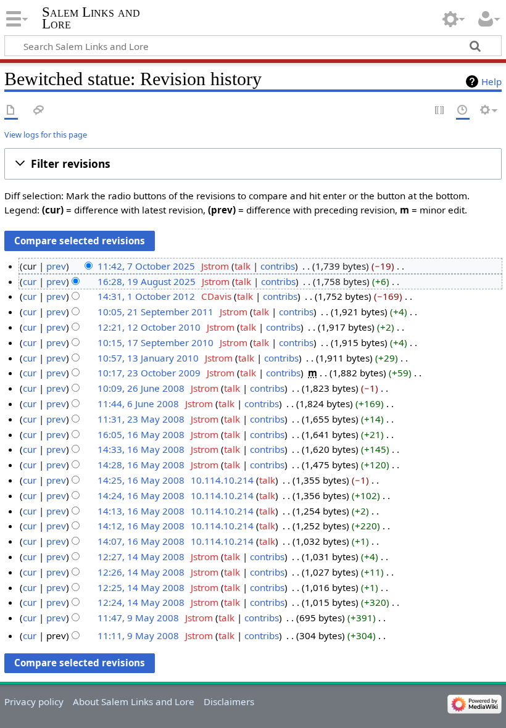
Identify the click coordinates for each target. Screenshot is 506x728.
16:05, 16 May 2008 (141, 434)
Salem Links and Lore (91, 18)
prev (56, 266)
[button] (253, 164)
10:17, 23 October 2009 (149, 372)
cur (29, 281)
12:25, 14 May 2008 (141, 587)
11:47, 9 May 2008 (138, 617)
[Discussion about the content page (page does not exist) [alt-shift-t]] (39, 111)
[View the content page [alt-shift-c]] (11, 111)
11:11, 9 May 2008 (138, 635)
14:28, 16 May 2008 (141, 464)
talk (242, 266)
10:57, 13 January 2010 (148, 358)
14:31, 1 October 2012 (146, 296)
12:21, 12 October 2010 (149, 327)
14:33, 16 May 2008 (141, 449)
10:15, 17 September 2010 (155, 342)
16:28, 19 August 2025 (146, 281)
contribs (277, 266)
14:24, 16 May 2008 (141, 495)
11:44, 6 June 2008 (138, 403)
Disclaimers (229, 701)
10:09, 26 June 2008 (141, 388)
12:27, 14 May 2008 (141, 556)
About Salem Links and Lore (133, 701)
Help (491, 81)
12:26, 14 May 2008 (141, 572)
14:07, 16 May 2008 (141, 541)
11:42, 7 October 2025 (146, 266)
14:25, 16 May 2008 (141, 480)
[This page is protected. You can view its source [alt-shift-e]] (440, 111)
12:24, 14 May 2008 (141, 602)
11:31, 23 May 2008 (141, 419)
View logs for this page (45, 134)
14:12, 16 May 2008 (141, 525)
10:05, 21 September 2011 (155, 311)
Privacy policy (34, 701)
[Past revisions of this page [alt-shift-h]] (463, 111)
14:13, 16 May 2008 (141, 511)
